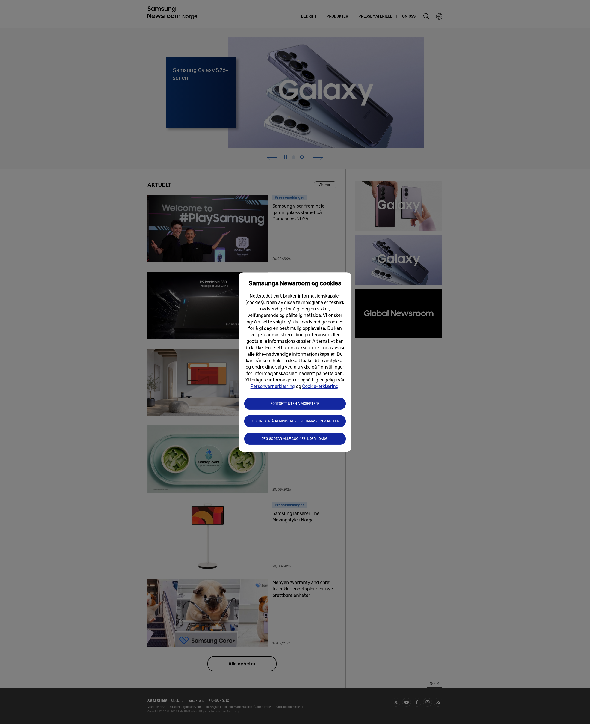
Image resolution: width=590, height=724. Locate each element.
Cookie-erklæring (320, 386)
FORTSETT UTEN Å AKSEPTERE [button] (295, 404)
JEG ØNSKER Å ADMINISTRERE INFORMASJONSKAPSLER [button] (295, 421)
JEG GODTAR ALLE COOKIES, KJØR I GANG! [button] (295, 439)
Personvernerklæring (273, 386)
